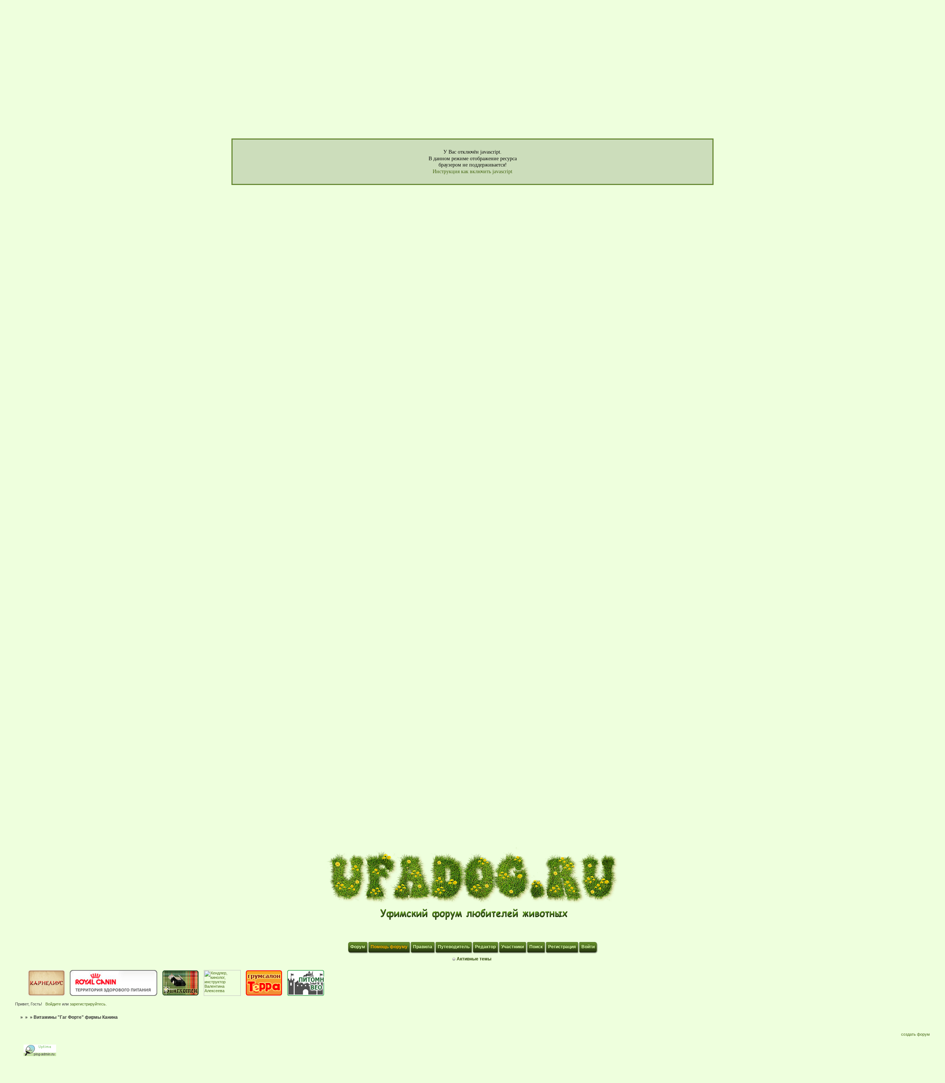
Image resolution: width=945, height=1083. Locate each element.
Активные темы (474, 959)
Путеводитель (454, 946)
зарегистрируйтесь (88, 1004)
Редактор (485, 946)
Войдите (53, 1004)
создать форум (915, 1034)
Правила (422, 946)
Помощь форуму (389, 946)
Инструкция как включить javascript (472, 171)
